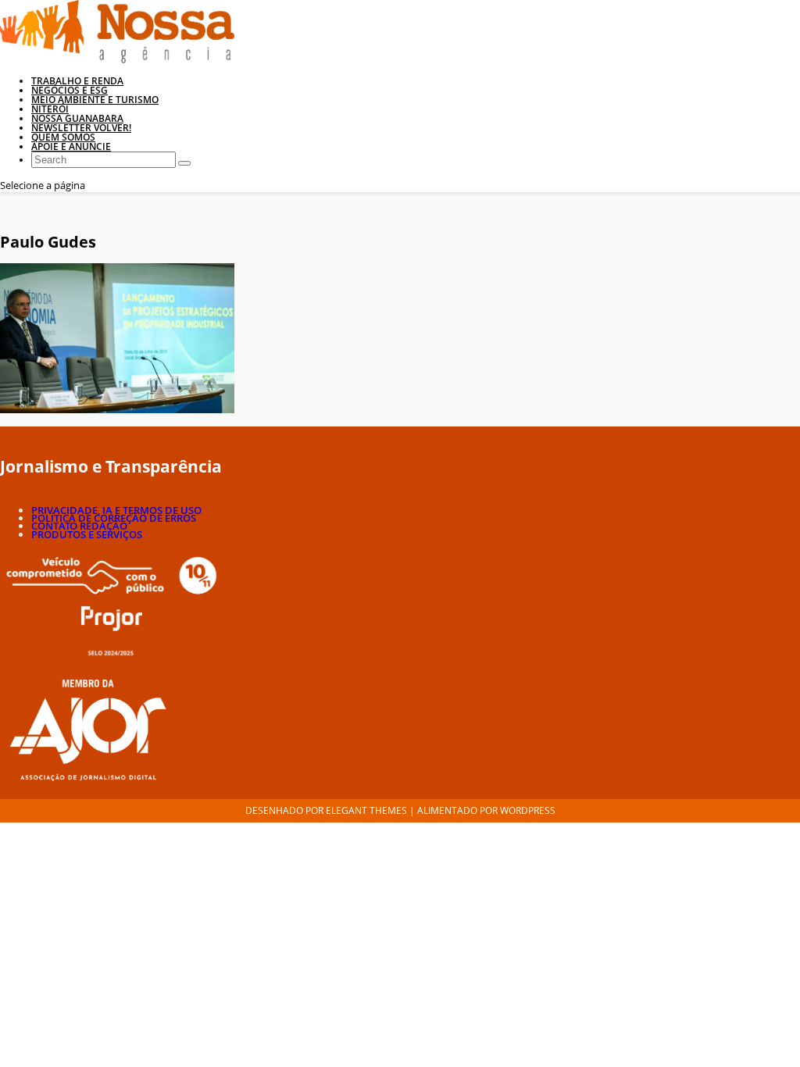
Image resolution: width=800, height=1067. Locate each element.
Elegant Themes (366, 810)
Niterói (50, 109)
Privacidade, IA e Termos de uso (116, 510)
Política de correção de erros (113, 518)
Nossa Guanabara (77, 118)
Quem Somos (63, 137)
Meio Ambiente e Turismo (95, 99)
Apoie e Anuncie (71, 146)
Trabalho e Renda (77, 80)
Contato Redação (79, 526)
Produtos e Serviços (86, 534)
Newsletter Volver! (81, 127)
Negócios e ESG (69, 90)
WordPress (527, 810)
